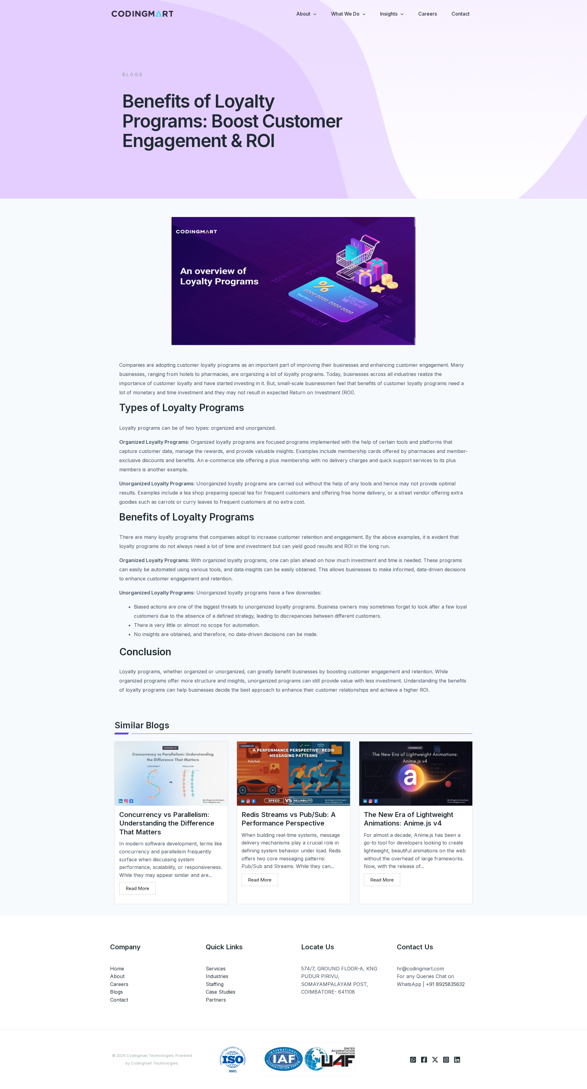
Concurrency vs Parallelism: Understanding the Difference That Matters (166, 823)
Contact (119, 1000)
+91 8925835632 (445, 984)
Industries (217, 976)
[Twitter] (435, 1059)
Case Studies (220, 992)
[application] (313, 14)
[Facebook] (424, 1059)
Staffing (214, 984)
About (117, 976)
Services (216, 969)
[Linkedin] (457, 1059)
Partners (216, 1000)
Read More (137, 888)
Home (117, 969)
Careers (119, 984)
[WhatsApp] (413, 1059)
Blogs (116, 992)
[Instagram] (446, 1059)
